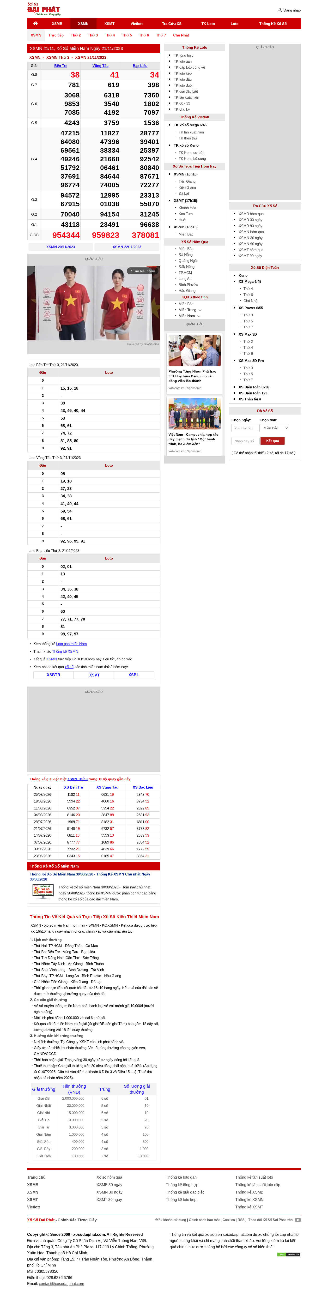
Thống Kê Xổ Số (273, 24)
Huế (182, 220)
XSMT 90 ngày (250, 256)
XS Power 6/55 (251, 308)
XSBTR (53, 675)
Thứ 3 (93, 35)
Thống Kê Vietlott (194, 117)
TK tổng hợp (183, 55)
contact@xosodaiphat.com (61, 1284)
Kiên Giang (187, 187)
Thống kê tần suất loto (254, 1177)
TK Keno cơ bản (191, 153)
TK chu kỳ (182, 109)
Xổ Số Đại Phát (41, 1220)
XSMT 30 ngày (109, 1200)
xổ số (69, 667)
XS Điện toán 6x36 (254, 387)
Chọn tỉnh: (268, 420)
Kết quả (272, 441)
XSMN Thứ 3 (57, 57)
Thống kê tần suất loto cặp (257, 1185)
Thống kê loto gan (181, 1177)
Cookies (229, 1220)
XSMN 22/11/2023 (127, 247)
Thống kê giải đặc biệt (185, 1192)
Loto (234, 24)
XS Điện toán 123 (253, 393)
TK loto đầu (183, 79)
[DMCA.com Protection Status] (289, 1254)
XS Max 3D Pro (251, 361)
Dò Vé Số (265, 411)
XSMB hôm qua (251, 214)
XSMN (83, 24)
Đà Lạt (184, 193)
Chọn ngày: (241, 420)
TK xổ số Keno (186, 145)
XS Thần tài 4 (250, 399)
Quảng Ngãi (188, 261)
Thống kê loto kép (181, 1200)
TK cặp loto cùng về (189, 67)
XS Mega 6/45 (250, 281)
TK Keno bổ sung (192, 159)
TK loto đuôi (183, 85)
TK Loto (208, 24)
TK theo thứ (188, 138)
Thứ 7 (161, 35)
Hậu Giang (187, 291)
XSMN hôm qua (251, 232)
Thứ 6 (144, 35)
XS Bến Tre (73, 787)
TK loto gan (183, 61)
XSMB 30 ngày (250, 220)
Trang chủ (36, 1177)
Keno (243, 275)
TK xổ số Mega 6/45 (190, 125)
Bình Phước (188, 285)
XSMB (57, 24)
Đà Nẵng (186, 255)
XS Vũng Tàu (107, 787)
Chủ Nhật (181, 35)
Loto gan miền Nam (71, 644)
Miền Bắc (186, 234)
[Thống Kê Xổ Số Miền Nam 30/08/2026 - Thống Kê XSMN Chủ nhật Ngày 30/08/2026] (43, 891)
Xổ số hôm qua (109, 1177)
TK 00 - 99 (182, 103)
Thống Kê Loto (194, 47)
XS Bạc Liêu (143, 787)
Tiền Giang (187, 181)
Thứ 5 (127, 35)
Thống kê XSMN (65, 651)
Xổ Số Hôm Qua (194, 242)
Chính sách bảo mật (204, 1220)
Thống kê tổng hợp (182, 1185)
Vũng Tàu (100, 66)
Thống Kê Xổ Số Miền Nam (54, 866)
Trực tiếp (56, 35)
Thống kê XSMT (249, 1207)
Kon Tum (186, 214)
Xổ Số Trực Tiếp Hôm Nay (194, 166)
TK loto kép (183, 73)
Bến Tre (60, 66)
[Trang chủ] (35, 23)
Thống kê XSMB (249, 1192)
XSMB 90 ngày (250, 226)
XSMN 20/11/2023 (60, 247)
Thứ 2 (76, 35)
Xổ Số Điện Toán (265, 267)
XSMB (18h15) (186, 227)
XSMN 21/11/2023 (90, 57)
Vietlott (137, 24)
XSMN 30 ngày (251, 238)
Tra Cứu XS (172, 24)
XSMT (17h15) (185, 201)
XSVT (94, 675)
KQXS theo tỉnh (195, 297)
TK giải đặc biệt (186, 91)
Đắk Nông (186, 267)
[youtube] (297, 1220)
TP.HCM (185, 273)
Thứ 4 (110, 35)
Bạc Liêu (140, 66)
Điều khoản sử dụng (170, 1220)
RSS (241, 1220)
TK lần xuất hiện (186, 97)
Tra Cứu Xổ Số (265, 206)
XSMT (109, 24)
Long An (185, 279)
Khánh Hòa (187, 208)
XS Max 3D (248, 334)
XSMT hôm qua (251, 250)
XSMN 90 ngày (251, 244)
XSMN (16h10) (186, 174)
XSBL (133, 675)
